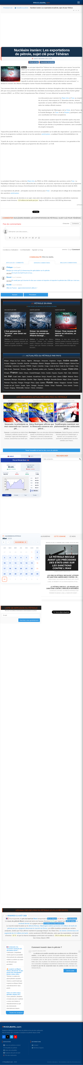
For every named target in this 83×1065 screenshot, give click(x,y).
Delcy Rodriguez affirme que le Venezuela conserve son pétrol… (41, 426)
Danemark (16, 369)
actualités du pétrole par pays (43, 356)
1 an (25, 495)
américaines (46, 134)
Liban (54, 376)
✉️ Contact (35, 1045)
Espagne (64, 369)
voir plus (8, 273)
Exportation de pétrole (47, 62)
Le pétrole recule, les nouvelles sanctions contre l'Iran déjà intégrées (62, 587)
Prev (4, 410)
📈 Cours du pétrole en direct (11, 1045)
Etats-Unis (73, 369)
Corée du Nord (54, 366)
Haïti (65, 373)
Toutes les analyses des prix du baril (17, 1013)
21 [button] (26, 568)
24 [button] (4, 574)
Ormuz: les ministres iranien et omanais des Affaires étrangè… (39, 333)
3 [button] (4, 557)
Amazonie (45, 361)
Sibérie (56, 383)
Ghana (26, 373)
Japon (24, 376)
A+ (74, 10)
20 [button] (21, 568)
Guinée (48, 373)
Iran (73, 98)
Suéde (23, 385)
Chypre (34, 366)
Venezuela (19, 388)
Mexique (14, 379)
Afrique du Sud (15, 361)
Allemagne (37, 361)
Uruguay (12, 388)
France (14, 372)
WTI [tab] (31, 456)
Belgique (47, 363)
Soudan (75, 383)
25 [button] (10, 574)
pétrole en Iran (43, 303)
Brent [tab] (11, 456)
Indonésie (75, 373)
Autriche (26, 363)
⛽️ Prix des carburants (10, 1055)
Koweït (49, 376)
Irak (5, 376)
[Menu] (78, 2)
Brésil (61, 363)
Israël (15, 376)
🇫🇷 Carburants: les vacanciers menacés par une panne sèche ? (14, 948)
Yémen (33, 388)
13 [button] (21, 563)
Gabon (21, 373)
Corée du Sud (64, 366)
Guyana (54, 373)
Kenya (44, 376)
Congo (47, 366)
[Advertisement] (41, 31)
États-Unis (65, 98)
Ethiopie (6, 373)
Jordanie (29, 376)
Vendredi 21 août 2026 (17, 916)
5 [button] (15, 557)
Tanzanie (40, 385)
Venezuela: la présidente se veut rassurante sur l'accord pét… (16, 426)
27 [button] (21, 574)
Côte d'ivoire (8, 369)
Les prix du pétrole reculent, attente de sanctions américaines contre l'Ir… (63, 576)
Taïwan (47, 385)
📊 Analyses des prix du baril (11, 1053)
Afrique (6, 361)
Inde (69, 373)
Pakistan (7, 383)
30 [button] (37, 574)
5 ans (34, 495)
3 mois (16, 495)
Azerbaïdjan (34, 363)
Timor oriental (67, 385)
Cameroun (16, 366)
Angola (59, 361)
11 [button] (10, 563)
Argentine (13, 363)
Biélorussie (54, 363)
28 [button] (26, 574)
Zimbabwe (39, 388)
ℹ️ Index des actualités (10, 1050)
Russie (66, 112)
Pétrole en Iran (33, 62)
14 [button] (26, 563)
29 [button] (32, 574)
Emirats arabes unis (40, 369)
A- (78, 10)
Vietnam (27, 388)
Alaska (23, 361)
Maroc (76, 376)
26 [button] (15, 574)
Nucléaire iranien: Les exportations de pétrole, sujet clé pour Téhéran (42, 52)
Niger (35, 379)
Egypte (29, 369)
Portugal (27, 383)
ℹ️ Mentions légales (38, 1048)
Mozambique (22, 379)
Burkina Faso (75, 363)
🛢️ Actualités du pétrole (21, 8)
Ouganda (75, 379)
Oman (69, 379)
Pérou (32, 383)
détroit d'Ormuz (34, 926)
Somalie (69, 383)
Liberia (59, 376)
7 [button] (26, 557)
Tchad (52, 385)
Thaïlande (59, 385)
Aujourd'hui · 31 (20, 542)
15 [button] (32, 563)
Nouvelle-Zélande (56, 379)
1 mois (7, 495)
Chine (68, 110)
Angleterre (52, 361)
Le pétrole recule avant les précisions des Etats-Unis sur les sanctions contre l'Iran (62, 563)
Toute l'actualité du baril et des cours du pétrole (41, 450)
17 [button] (4, 568)
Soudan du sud (9, 385)
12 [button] (15, 563)
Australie (20, 363)
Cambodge (8, 366)
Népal (64, 379)
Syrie (28, 385)
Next (78, 410)
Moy (32, 490)
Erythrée (57, 369)
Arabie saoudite (70, 360)
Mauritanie (7, 379)
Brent (36, 918)
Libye (64, 376)
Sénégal (33, 385)
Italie (19, 376)
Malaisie (70, 376)
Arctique (6, 363)
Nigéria (40, 379)
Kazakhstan (37, 376)
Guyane (60, 373)
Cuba (76, 366)
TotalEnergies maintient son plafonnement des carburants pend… (66, 426)
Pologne (20, 383)
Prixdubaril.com (8, 8)
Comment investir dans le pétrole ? (47, 947)
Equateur (51, 369)
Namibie (29, 379)
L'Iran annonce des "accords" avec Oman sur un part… (15, 333)
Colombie (41, 366)
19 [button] (15, 568)
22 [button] (32, 568)
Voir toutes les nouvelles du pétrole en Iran (42, 306)
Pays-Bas (14, 383)
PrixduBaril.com (8, 1062)
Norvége (47, 379)
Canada (22, 366)
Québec (42, 383)
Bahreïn (41, 363)
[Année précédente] (3, 542)
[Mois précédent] (8, 542)
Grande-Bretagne (35, 373)
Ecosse (23, 369)
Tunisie (75, 385)
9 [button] (37, 557)
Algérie (29, 361)
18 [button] (10, 568)
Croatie (71, 366)
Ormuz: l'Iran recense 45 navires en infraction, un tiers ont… (65, 333)
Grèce (43, 373)
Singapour (63, 383)
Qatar (37, 383)
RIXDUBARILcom (11, 1027)
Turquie (6, 388)
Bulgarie (66, 363)
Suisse (17, 385)
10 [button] (4, 563)
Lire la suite (70, 971)
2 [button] (37, 552)
